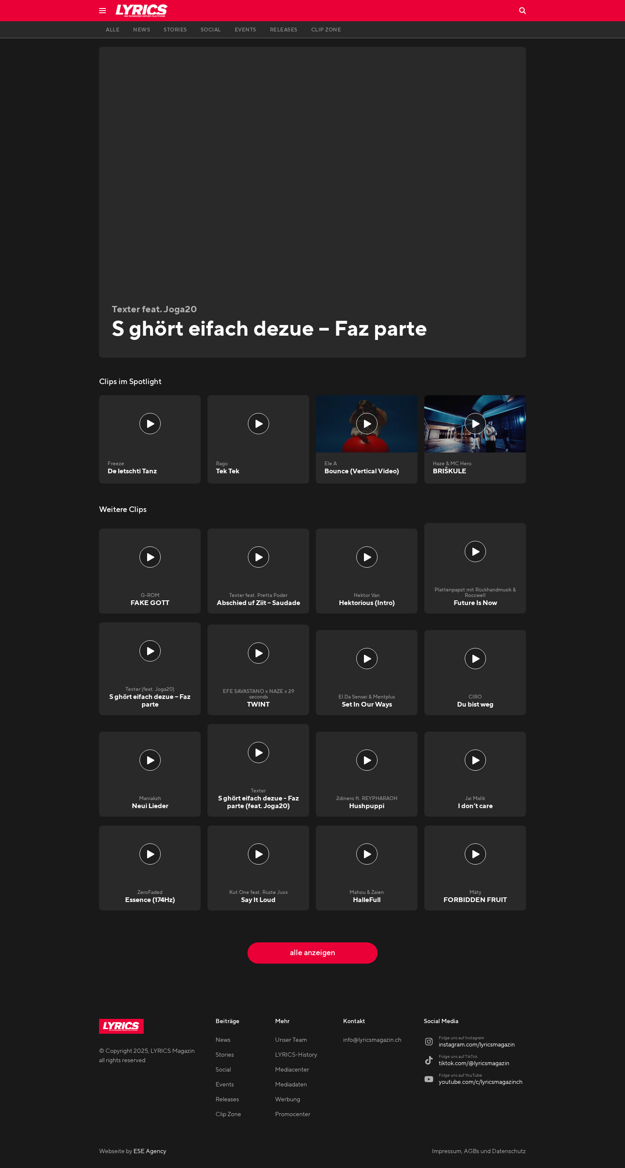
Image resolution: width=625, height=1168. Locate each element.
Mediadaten (291, 1085)
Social (223, 1070)
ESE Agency (150, 1151)
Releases (227, 1099)
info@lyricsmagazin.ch (372, 1040)
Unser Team (291, 1040)
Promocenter (292, 1114)
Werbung (287, 1099)
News (223, 1040)
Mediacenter (292, 1070)
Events (225, 1085)
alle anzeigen (312, 953)
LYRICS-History (296, 1055)
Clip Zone (228, 1114)
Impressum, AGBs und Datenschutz (479, 1151)
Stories (225, 1055)
